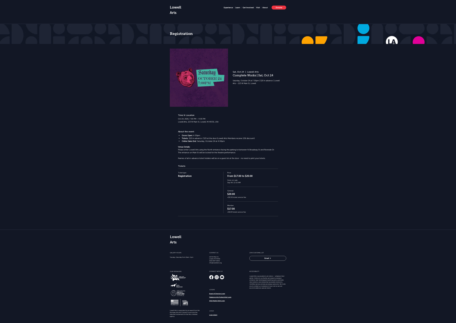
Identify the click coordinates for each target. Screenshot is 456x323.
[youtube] (222, 277)
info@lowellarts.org (215, 263)
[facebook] (211, 277)
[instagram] (217, 277)
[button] (228, 8)
